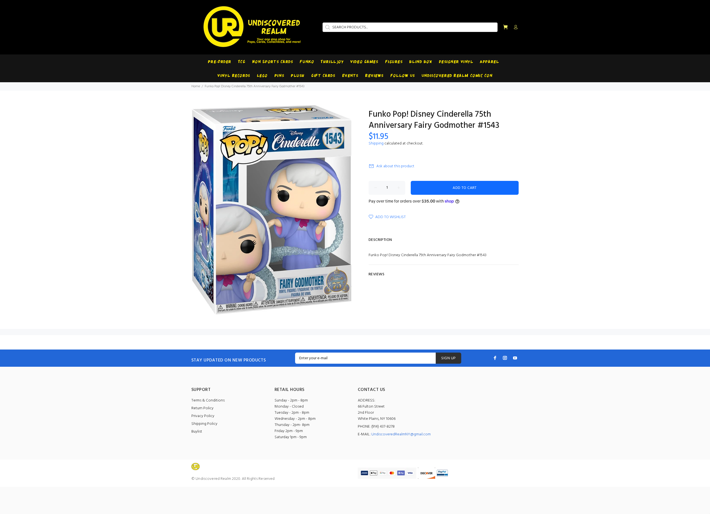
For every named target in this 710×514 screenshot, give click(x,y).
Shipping (376, 143)
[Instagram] (505, 357)
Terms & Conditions (208, 400)
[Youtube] (515, 357)
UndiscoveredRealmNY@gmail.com (401, 434)
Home (195, 86)
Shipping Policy (204, 424)
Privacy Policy (202, 416)
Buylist (196, 431)
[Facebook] (495, 357)
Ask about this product (395, 166)
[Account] (514, 27)
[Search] (327, 27)
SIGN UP (448, 358)
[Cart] (505, 27)
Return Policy (202, 408)
